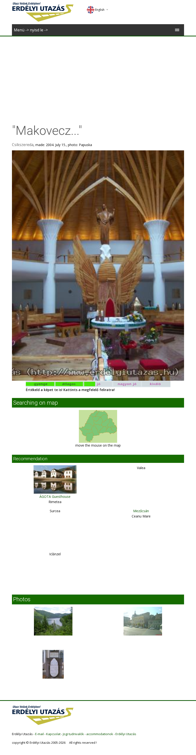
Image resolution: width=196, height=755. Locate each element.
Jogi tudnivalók (73, 734)
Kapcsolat (53, 734)
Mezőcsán (141, 511)
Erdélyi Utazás (125, 734)
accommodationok (99, 734)
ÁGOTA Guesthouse (55, 496)
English (99, 10)
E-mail (39, 734)
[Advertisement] (98, 72)
